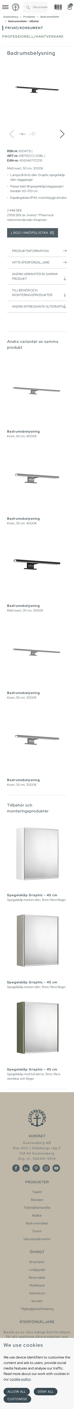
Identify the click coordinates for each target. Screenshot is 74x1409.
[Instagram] (46, 1168)
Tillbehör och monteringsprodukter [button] (32, 292)
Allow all (16, 1391)
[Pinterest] (36, 1168)
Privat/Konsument (24, 28)
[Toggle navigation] (5, 7)
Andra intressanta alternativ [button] (38, 306)
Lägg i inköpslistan (30, 233)
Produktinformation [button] (30, 251)
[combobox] (40, 7)
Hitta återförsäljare (31, 262)
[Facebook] (16, 1168)
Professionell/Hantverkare (33, 36)
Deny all (45, 1391)
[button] (62, 134)
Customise (17, 1399)
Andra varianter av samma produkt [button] (35, 276)
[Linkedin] (26, 1168)
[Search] (28, 7)
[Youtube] (56, 1168)
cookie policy (20, 1379)
